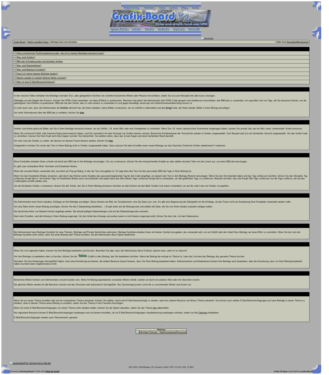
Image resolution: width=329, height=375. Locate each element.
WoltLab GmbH (52, 371)
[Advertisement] (161, 348)
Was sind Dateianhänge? (29, 65)
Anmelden (291, 42)
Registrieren (302, 42)
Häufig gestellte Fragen (38, 42)
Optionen (203, 312)
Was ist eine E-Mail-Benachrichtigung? (36, 82)
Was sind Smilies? (26, 57)
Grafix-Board (20, 42)
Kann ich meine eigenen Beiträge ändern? (37, 73)
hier (155, 308)
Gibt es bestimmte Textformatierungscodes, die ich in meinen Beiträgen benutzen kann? (60, 53)
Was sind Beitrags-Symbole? (31, 69)
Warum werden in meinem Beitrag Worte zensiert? (41, 78)
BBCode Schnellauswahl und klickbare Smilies (40, 61)
